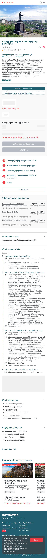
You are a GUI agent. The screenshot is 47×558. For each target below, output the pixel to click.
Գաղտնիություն (24, 530)
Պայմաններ (23, 528)
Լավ (36, 540)
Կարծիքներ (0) (10, 50)
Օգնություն (23, 525)
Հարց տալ (23, 189)
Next (43, 21)
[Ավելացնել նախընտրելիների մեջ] (44, 47)
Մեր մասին (6, 525)
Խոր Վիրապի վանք (10, 212)
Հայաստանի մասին (9, 528)
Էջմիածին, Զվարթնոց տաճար (14, 220)
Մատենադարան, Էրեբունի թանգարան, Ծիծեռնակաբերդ (14, 205)
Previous (3, 21)
